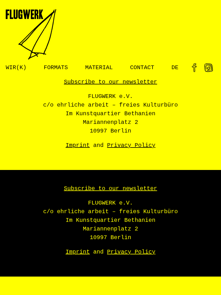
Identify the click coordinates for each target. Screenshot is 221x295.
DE (175, 67)
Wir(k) (16, 67)
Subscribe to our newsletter (110, 82)
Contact (142, 67)
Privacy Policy (131, 145)
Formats (56, 67)
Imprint (78, 145)
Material (99, 67)
